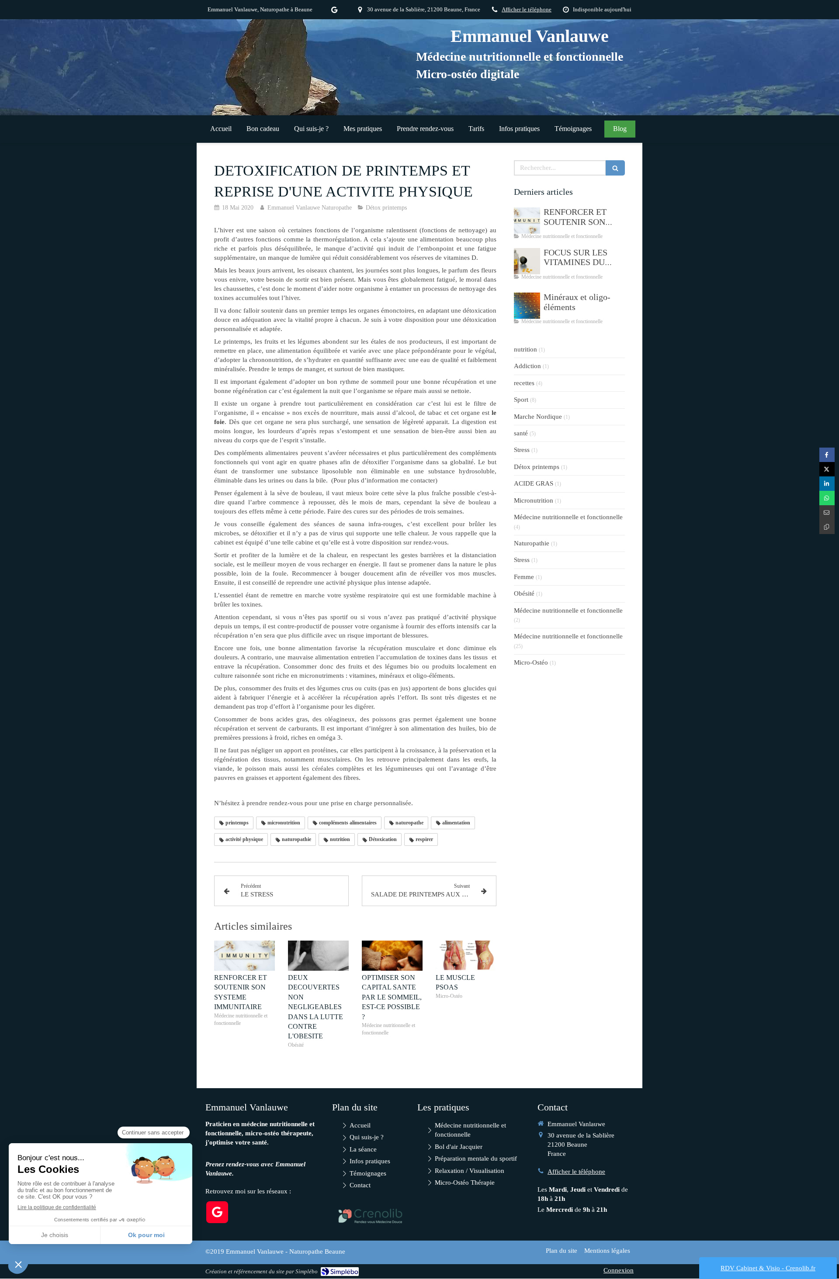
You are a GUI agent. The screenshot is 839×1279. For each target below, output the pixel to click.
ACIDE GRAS (533, 483)
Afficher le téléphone (526, 10)
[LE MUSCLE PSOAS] (466, 956)
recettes (524, 382)
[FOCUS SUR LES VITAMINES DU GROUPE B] (527, 261)
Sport (521, 399)
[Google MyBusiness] (334, 12)
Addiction (527, 365)
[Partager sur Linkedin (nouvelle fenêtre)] (827, 483)
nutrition (525, 349)
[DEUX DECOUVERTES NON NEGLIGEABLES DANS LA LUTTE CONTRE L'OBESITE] (318, 956)
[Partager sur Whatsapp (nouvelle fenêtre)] (827, 498)
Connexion (618, 1270)
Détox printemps (536, 466)
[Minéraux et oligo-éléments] (527, 306)
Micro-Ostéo (531, 662)
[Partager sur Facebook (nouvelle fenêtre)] (827, 455)
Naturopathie (531, 543)
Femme (524, 576)
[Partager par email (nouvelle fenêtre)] (827, 512)
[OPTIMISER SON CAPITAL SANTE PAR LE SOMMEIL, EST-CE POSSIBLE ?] (392, 956)
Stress (522, 449)
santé (521, 433)
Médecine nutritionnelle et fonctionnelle (568, 517)
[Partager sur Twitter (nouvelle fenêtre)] (827, 469)
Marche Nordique (538, 416)
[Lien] (370, 1216)
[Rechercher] (615, 168)
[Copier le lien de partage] (827, 527)
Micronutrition (533, 500)
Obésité (524, 593)
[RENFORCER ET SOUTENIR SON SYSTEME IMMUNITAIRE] (244, 956)
